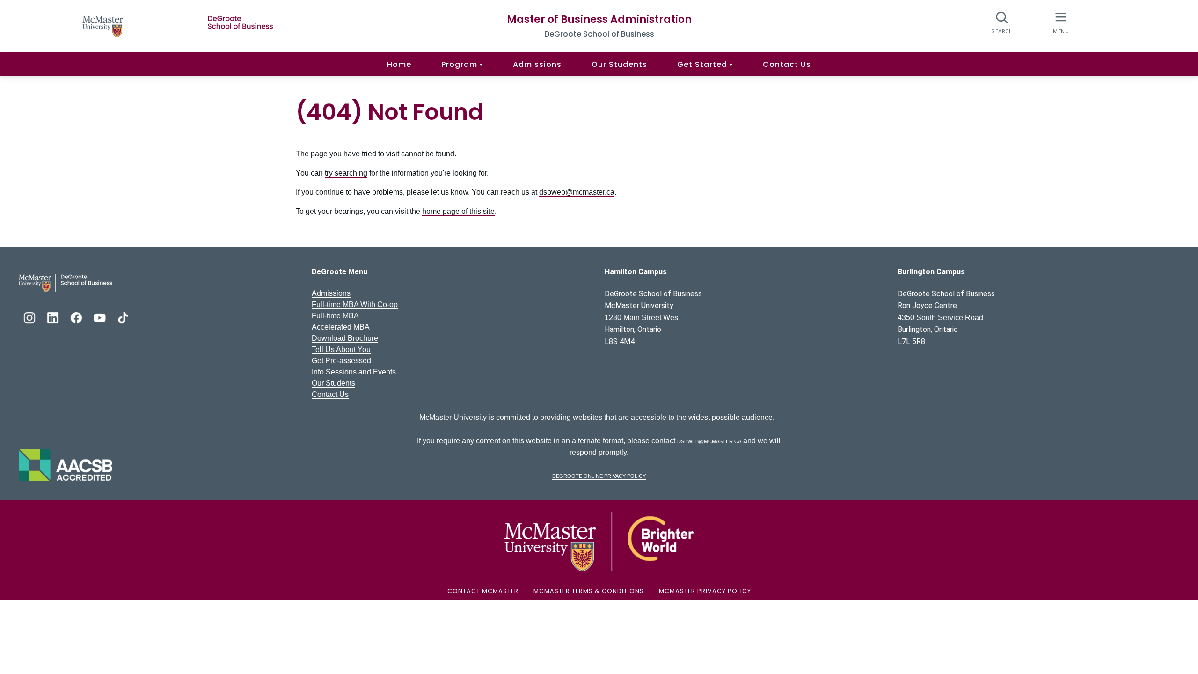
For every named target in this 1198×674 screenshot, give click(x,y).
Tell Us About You (341, 349)
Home (399, 64)
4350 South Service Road (940, 318)
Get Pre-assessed (341, 361)
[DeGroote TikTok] (123, 316)
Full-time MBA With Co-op (355, 304)
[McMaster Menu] (1061, 22)
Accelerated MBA (341, 327)
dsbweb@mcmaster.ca (576, 192)
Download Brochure (345, 338)
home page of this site (458, 211)
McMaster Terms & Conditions (588, 591)
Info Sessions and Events (354, 372)
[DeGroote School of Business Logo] (65, 282)
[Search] (1002, 22)
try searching (346, 173)
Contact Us (787, 64)
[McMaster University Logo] (599, 540)
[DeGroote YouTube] (100, 316)
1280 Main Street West (642, 318)
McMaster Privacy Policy (705, 591)
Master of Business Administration (599, 19)
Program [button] (459, 64)
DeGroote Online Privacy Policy (599, 475)
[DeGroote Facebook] (77, 316)
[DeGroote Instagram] (30, 316)
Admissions (537, 64)
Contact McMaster (483, 591)
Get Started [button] (702, 64)
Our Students (619, 64)
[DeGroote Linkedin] (54, 316)
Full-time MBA (335, 316)
